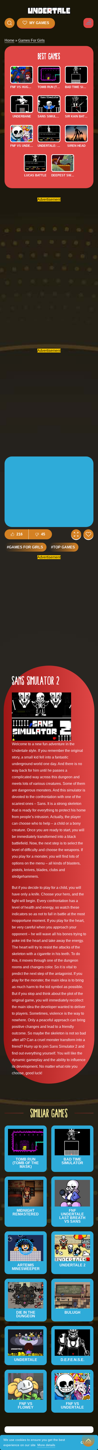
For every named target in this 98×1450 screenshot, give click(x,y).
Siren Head (76, 145)
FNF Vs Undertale (21, 145)
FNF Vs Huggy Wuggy (21, 87)
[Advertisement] (49, 271)
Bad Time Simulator (76, 87)
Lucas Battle (35, 175)
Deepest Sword (62, 175)
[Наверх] (88, 1440)
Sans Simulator (49, 116)
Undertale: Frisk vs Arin (49, 145)
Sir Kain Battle (76, 116)
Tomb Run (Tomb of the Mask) (49, 87)
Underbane (22, 116)
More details (46, 1445)
